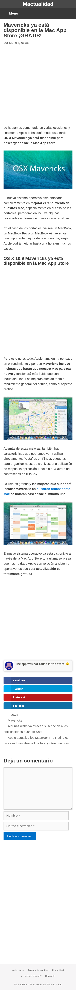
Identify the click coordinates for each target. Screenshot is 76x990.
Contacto (50, 976)
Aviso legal (18, 970)
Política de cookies (38, 970)
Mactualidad (38, 4)
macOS (13, 714)
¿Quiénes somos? (31, 976)
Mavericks (15, 720)
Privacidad (58, 970)
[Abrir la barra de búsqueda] (70, 13)
